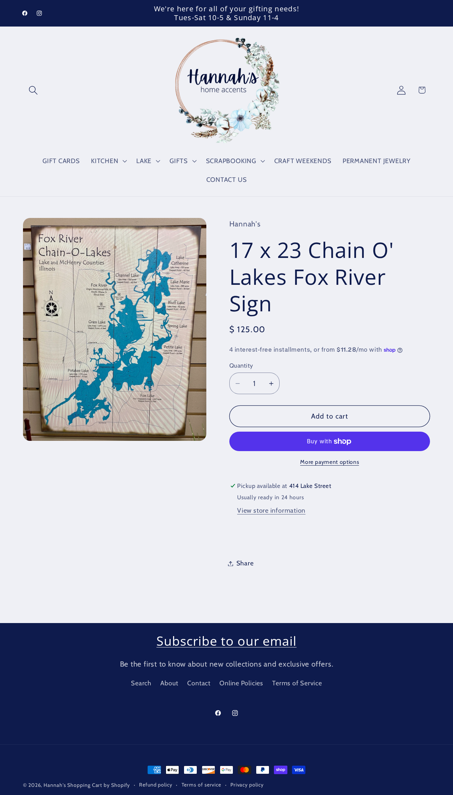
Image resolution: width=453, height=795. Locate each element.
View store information (271, 511)
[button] (33, 90)
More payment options (329, 462)
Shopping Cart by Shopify (98, 785)
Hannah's (55, 785)
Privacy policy (247, 785)
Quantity (241, 365)
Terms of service (202, 785)
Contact (198, 683)
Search (141, 683)
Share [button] (245, 563)
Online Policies (241, 683)
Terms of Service (297, 683)
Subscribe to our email (226, 641)
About (169, 683)
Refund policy (155, 785)
